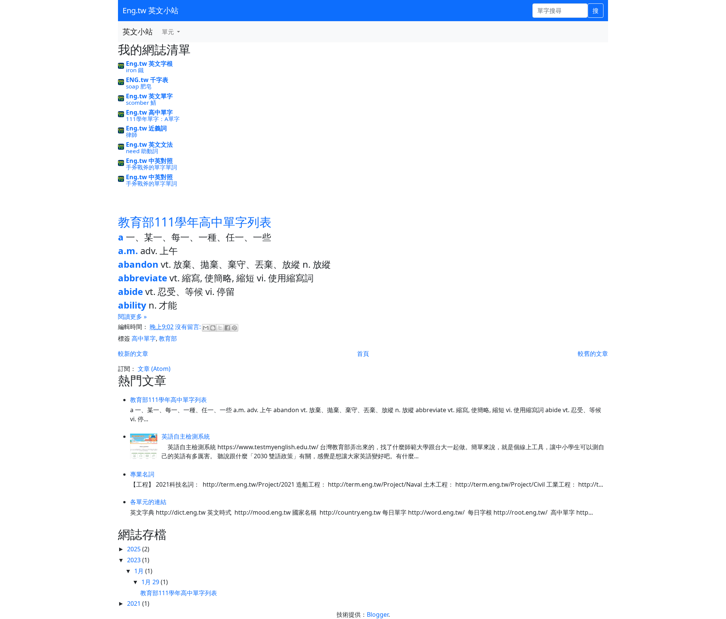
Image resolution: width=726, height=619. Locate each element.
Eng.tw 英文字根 (149, 63)
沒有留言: (188, 327)
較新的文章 (133, 353)
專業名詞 (142, 474)
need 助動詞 (142, 151)
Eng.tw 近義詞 (146, 128)
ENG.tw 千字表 (147, 80)
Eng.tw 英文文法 (149, 144)
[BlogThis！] (213, 328)
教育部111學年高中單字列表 (194, 222)
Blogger (377, 614)
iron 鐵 (135, 70)
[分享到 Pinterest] (234, 328)
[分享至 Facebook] (227, 328)
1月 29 (151, 582)
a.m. (128, 250)
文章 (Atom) (154, 369)
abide (130, 291)
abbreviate (142, 277)
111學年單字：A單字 (153, 119)
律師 (131, 134)
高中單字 (144, 338)
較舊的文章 (593, 353)
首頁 (363, 353)
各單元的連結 (148, 502)
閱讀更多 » (132, 316)
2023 (134, 560)
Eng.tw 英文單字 (149, 96)
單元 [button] (168, 32)
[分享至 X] (220, 328)
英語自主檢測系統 (185, 436)
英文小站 (138, 31)
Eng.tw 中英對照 (149, 161)
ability (132, 305)
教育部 (168, 338)
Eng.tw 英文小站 (150, 10)
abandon (138, 264)
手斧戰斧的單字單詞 (151, 167)
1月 (139, 571)
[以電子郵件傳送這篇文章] (205, 328)
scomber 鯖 (141, 102)
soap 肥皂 (139, 86)
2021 (134, 603)
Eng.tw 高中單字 (149, 112)
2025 (134, 549)
